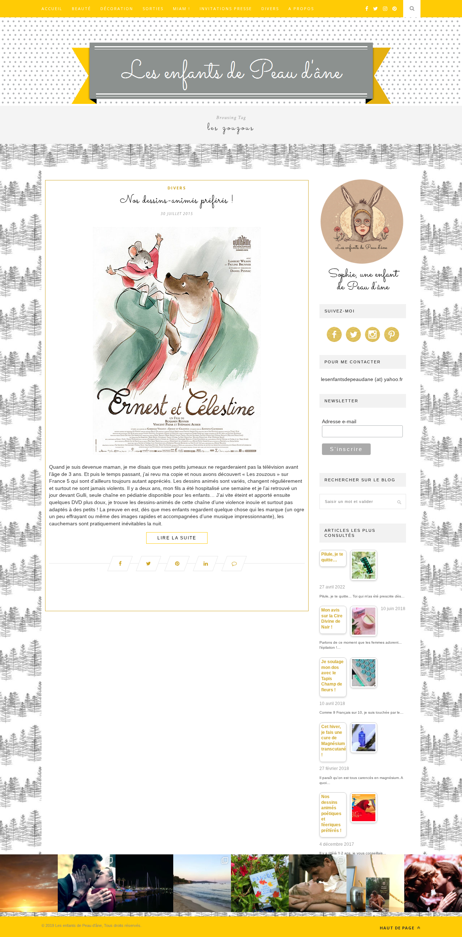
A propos (301, 8)
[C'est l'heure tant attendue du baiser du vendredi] (317, 883)
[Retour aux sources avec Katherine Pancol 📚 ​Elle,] (260, 883)
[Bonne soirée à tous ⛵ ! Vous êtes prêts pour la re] (144, 883)
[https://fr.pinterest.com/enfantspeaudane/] (392, 342)
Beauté (81, 8)
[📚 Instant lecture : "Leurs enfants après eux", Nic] (375, 883)
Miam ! (181, 8)
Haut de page (398, 928)
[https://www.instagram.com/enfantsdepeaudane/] (372, 342)
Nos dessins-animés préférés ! (177, 201)
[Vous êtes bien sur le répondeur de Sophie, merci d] (202, 883)
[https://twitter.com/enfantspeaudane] (353, 342)
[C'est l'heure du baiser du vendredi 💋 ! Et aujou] (87, 883)
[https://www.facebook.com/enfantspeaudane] (334, 342)
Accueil (52, 8)
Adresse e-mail (339, 421)
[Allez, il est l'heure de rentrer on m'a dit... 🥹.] (29, 883)
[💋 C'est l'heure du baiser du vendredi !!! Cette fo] (433, 883)
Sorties (153, 8)
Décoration (116, 8)
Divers (270, 8)
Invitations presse (226, 8)
